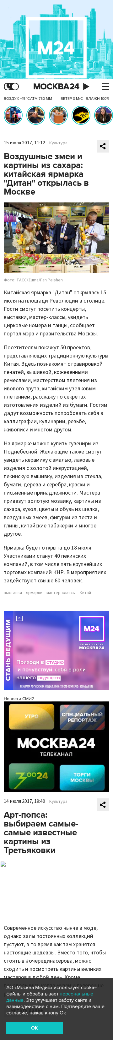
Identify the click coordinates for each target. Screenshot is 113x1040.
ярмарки (34, 593)
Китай (85, 593)
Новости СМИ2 (19, 698)
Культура (58, 143)
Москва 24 (56, 86)
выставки (13, 593)
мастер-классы (61, 593)
